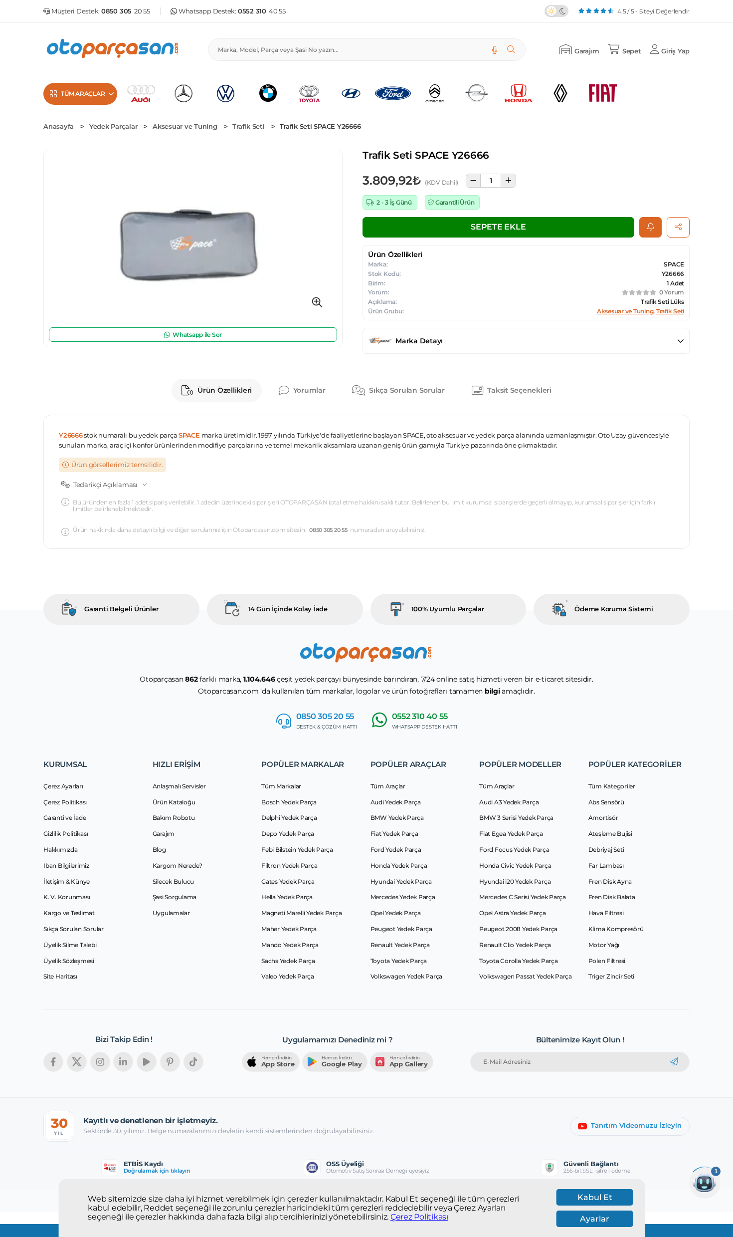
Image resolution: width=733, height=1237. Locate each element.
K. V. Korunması (66, 897)
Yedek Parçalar (113, 126)
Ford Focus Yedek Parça (514, 849)
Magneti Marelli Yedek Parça (301, 913)
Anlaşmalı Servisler (179, 786)
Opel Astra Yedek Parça (512, 913)
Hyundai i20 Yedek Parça (514, 881)
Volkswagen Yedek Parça (406, 976)
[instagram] (100, 1062)
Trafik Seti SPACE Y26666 (320, 126)
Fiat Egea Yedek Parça (511, 833)
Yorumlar (309, 390)
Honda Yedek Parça (398, 865)
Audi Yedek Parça (395, 802)
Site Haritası (60, 976)
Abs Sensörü (606, 802)
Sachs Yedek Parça (288, 961)
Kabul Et (594, 1197)
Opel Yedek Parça (395, 913)
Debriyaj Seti (606, 849)
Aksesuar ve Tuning (185, 126)
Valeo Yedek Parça (287, 976)
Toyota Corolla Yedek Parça (518, 961)
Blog (159, 849)
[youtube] (147, 1062)
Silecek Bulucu (173, 881)
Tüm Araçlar (387, 786)
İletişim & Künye (66, 881)
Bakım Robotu (174, 817)
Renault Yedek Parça (400, 945)
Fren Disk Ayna (610, 881)
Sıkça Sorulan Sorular (407, 390)
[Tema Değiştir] (556, 11)
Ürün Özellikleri (224, 390)
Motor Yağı (604, 945)
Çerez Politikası (419, 1217)
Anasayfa (58, 126)
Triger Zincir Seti (611, 976)
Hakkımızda (60, 849)
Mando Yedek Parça (290, 945)
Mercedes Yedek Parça (402, 897)
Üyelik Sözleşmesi (68, 961)
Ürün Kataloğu (174, 802)
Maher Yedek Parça (289, 929)
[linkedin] (123, 1062)
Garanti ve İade (64, 817)
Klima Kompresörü (616, 929)
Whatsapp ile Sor (197, 334)
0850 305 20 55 (328, 530)
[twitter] (77, 1062)
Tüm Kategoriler (611, 786)
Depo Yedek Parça (287, 833)
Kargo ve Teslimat (69, 913)
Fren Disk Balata (611, 897)
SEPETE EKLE (498, 227)
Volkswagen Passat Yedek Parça (525, 976)
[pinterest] (170, 1062)
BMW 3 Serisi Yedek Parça (516, 817)
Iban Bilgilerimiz (66, 865)
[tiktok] (193, 1062)
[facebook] (53, 1062)
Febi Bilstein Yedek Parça (297, 849)
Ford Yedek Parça (395, 849)
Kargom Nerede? (178, 865)
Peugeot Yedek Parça (401, 929)
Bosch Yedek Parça (289, 802)
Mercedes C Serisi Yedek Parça (522, 897)
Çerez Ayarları (63, 786)
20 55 (125, 11)
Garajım (164, 833)
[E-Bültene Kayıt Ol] (674, 1062)
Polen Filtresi (607, 961)
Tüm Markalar (281, 786)
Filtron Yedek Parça (289, 865)
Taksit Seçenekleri (519, 390)
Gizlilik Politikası (65, 833)
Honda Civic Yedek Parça (515, 865)
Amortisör (603, 817)
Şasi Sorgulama (175, 897)
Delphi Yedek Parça (289, 817)
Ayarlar (594, 1219)
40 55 (262, 11)
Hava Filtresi (606, 913)
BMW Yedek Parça (397, 817)
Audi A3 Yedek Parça (509, 802)
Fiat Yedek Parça (394, 833)
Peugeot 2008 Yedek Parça (518, 929)
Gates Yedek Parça (288, 881)
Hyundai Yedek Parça (401, 881)
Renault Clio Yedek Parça (515, 945)
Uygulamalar (171, 913)
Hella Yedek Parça (287, 897)
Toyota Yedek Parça (398, 961)
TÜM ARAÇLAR (83, 93)
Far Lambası (606, 865)
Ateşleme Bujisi (610, 833)
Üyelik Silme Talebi (69, 945)
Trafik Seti (248, 126)
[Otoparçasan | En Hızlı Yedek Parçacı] (113, 49)
